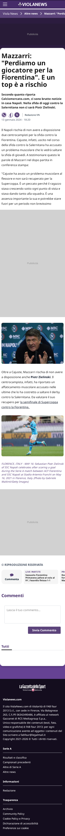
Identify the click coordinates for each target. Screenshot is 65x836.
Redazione (9, 790)
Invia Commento (44, 630)
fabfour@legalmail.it (33, 735)
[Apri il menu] (5, 4)
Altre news (31, 13)
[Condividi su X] (17, 114)
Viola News (10, 14)
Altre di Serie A (12, 767)
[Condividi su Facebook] (10, 114)
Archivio (8, 809)
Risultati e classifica (15, 757)
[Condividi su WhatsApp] (3, 114)
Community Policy (13, 813)
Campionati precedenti (17, 762)
